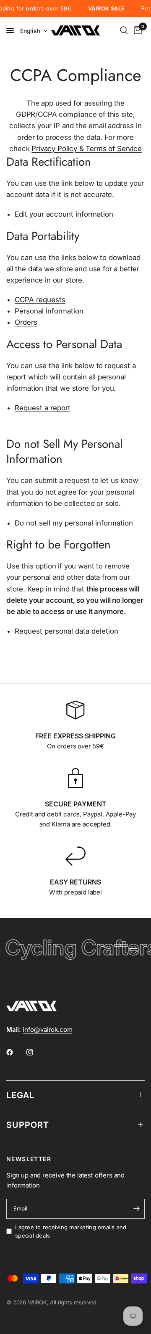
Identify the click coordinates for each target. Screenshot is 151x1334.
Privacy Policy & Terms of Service (86, 148)
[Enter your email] (136, 1209)
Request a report (42, 408)
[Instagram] (35, 1052)
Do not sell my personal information (74, 523)
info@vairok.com (47, 1029)
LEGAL (20, 1095)
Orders (26, 322)
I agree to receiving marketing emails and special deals (71, 1231)
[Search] (124, 30)
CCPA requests (40, 300)
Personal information (49, 311)
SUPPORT (27, 1125)
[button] (34, 30)
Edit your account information (64, 214)
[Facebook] (15, 1052)
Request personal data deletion (66, 631)
